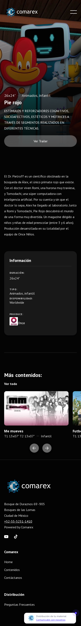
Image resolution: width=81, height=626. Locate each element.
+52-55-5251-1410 (18, 521)
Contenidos (12, 570)
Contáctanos (13, 578)
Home (8, 562)
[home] (25, 12)
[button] (73, 12)
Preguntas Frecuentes (19, 604)
